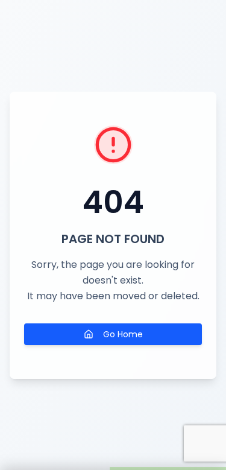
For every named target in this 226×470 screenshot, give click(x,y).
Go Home (123, 334)
